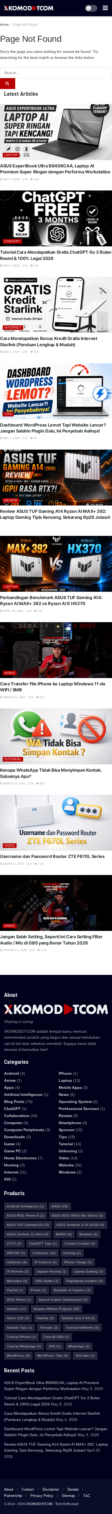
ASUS (60, 1206)
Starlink (45, 1318)
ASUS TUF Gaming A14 (28, 1224)
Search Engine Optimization (63, 1299)
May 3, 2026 (11, 438)
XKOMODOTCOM (39, 1504)
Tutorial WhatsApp (24, 1346)
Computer (13, 1123)
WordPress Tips (52, 1355)
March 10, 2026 (13, 783)
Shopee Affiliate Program (56, 1309)
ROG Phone (19, 1299)
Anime (10, 1080)
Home (4, 25)
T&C (86, 1496)
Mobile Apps (70, 1087)
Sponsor (66, 1130)
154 (36, 351)
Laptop (11, 155)
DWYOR (16, 1253)
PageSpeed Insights (84, 1281)
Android (11, 1073)
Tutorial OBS (56, 1336)
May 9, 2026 (11, 179)
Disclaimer (50, 1489)
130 (39, 610)
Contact (28, 1489)
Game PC (12, 1151)
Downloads (14, 1137)
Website (66, 1165)
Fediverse (44, 1253)
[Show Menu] (105, 8)
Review (10, 500)
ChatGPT (12, 241)
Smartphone (70, 1123)
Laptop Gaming (88, 1271)
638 (41, 783)
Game (9, 1144)
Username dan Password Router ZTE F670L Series (52, 856)
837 (41, 697)
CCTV (14, 1243)
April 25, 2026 (12, 610)
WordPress (18, 1355)
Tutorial (12, 759)
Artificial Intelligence (25, 1206)
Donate (73, 1489)
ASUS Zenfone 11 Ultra (28, 1234)
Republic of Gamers (72, 1290)
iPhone (65, 1073)
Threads (49, 1327)
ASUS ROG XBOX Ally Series (77, 1215)
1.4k (43, 950)
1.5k (40, 863)
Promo (38, 1290)
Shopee (16, 1309)
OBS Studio (47, 1281)
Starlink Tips (19, 1327)
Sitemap (68, 1496)
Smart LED (18, 1318)
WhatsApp (79, 1346)
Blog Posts (14, 1101)
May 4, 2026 (11, 351)
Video (9, 673)
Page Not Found (25, 25)
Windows (67, 1172)
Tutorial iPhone (21, 1336)
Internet (12, 327)
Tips (8, 414)
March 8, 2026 (13, 863)
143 (36, 265)
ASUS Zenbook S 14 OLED (80, 1224)
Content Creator (79, 1243)
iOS (7, 1179)
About (8, 1489)
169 (36, 179)
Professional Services (79, 1108)
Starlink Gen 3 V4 (78, 1318)
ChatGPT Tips (43, 1243)
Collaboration (16, 1116)
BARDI (64, 1234)
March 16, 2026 (13, 697)
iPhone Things (78, 1262)
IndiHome (17, 1262)
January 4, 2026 (14, 950)
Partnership (13, 1496)
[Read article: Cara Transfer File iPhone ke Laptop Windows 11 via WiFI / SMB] (56, 650)
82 (35, 438)
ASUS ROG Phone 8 (25, 1215)
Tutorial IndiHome (82, 1327)
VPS (55, 1346)
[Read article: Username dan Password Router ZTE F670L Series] (56, 823)
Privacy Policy (41, 1496)
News (64, 1094)
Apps (9, 1087)
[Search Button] (7, 83)
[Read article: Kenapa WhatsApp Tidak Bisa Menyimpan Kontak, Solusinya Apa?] (56, 736)
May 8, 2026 (11, 265)
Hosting (11, 1165)
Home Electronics (20, 1158)
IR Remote (18, 1271)
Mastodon (17, 1281)
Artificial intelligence (23, 1094)
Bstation (88, 1234)
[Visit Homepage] (28, 8)
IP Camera (46, 1262)
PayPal (15, 1290)
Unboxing (68, 1151)
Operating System (75, 1101)
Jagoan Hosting (51, 1271)
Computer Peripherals (24, 1130)
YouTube (85, 1355)
